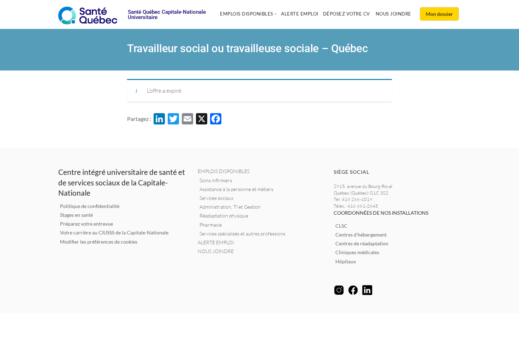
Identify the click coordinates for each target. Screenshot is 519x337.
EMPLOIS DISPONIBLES (224, 171)
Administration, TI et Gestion (230, 207)
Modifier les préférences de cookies (98, 242)
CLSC (341, 226)
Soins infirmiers (215, 180)
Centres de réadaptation (361, 243)
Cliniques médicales (357, 252)
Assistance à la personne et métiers (236, 189)
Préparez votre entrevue (86, 224)
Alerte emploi (299, 14)
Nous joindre (393, 14)
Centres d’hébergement (361, 235)
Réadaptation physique (223, 216)
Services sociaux (216, 198)
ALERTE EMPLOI (216, 242)
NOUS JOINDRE (216, 251)
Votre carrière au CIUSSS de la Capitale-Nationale (114, 232)
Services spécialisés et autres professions (242, 234)
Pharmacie (210, 225)
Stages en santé (76, 215)
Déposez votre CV (346, 14)
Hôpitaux (345, 261)
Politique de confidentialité (89, 206)
